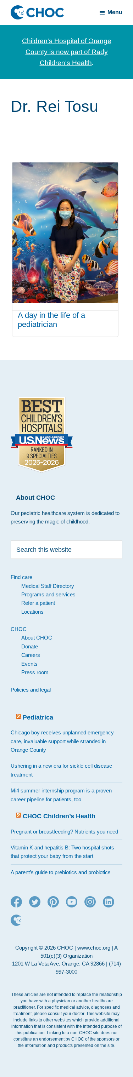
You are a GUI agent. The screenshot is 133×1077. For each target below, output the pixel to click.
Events (29, 664)
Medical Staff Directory (47, 586)
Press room (35, 672)
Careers (30, 655)
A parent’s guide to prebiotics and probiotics (61, 872)
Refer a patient (38, 603)
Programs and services (48, 594)
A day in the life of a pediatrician (51, 320)
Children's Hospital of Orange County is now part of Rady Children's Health (66, 52)
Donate (29, 646)
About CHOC (36, 638)
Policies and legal (31, 690)
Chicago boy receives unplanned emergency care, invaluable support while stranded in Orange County (62, 741)
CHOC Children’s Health (59, 816)
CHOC (19, 629)
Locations (32, 612)
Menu (114, 12)
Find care (21, 577)
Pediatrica (38, 717)
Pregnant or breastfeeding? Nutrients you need (64, 832)
